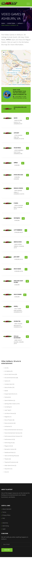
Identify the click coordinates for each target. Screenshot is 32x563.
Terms (4, 512)
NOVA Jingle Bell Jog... (12, 72)
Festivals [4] (7, 397)
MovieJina (17, 218)
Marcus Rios (19, 68)
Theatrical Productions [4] (11, 462)
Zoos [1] (6, 472)
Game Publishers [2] (9, 400)
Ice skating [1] (8, 407)
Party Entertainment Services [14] (13, 433)
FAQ (3, 518)
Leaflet (9, 84)
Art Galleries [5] (8, 371)
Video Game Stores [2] (10, 465)
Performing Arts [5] (9, 442)
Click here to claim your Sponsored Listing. (20, 97)
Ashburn (20, 23)
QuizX (15, 118)
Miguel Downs (18, 188)
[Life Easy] (24, 73)
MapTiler (15, 84)
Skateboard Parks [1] (9, 452)
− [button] (3, 55)
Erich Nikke (17, 269)
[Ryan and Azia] (16, 66)
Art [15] (6, 368)
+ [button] (3, 52)
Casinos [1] (7, 381)
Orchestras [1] (8, 426)
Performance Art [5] (9, 439)
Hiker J (16, 306)
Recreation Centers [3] (10, 449)
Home (3, 23)
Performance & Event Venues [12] (13, 436)
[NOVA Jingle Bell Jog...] (12, 69)
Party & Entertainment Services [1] (13, 429)
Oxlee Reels (17, 148)
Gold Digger (18, 294)
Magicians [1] (7, 416)
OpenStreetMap (21, 84)
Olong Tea (17, 321)
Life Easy (24, 76)
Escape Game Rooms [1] (10, 394)
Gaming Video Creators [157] (11, 403)
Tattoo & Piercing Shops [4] (11, 455)
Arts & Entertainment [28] (11, 377)
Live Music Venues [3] (10, 413)
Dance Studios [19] (9, 387)
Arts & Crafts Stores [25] (10, 374)
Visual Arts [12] (8, 469)
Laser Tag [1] (7, 410)
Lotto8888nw (18, 230)
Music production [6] (9, 423)
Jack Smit (16, 257)
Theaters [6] (7, 459)
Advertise (5, 523)
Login (4, 529)
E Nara (14, 74)
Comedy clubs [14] (9, 384)
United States (11, 23)
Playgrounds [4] (8, 446)
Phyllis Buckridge (16, 70)
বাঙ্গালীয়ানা (16, 162)
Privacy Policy (6, 515)
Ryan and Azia (18, 175)
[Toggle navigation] (28, 4)
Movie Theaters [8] (9, 420)
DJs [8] (6, 390)
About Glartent (6, 509)
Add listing (5, 526)
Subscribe (7, 550)
